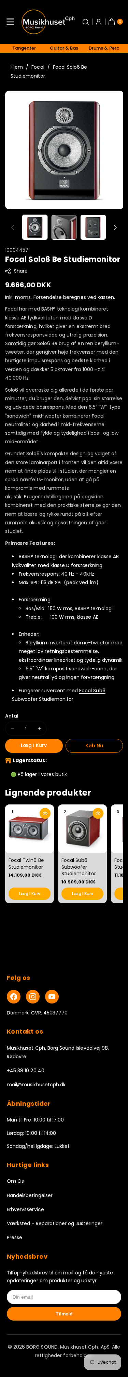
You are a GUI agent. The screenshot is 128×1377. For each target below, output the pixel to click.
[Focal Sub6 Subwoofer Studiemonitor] (82, 828)
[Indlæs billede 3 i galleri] (93, 227)
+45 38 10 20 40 (25, 1070)
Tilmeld (64, 1313)
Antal (11, 715)
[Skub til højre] (115, 227)
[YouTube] (52, 997)
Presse (14, 1237)
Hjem (17, 67)
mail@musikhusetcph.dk (36, 1084)
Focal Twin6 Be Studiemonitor (26, 863)
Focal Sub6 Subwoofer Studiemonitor (78, 867)
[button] (10, 22)
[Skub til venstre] (12, 227)
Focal (37, 67)
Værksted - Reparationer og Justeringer (54, 1223)
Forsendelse (47, 297)
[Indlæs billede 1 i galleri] (35, 227)
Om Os (15, 1181)
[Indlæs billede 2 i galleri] (64, 227)
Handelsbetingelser (30, 1195)
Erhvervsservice (25, 1209)
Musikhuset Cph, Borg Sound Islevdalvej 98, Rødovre (58, 1052)
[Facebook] (13, 997)
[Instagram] (33, 997)
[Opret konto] (99, 22)
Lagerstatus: (30, 760)
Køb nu (94, 745)
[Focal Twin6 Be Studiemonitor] (29, 828)
